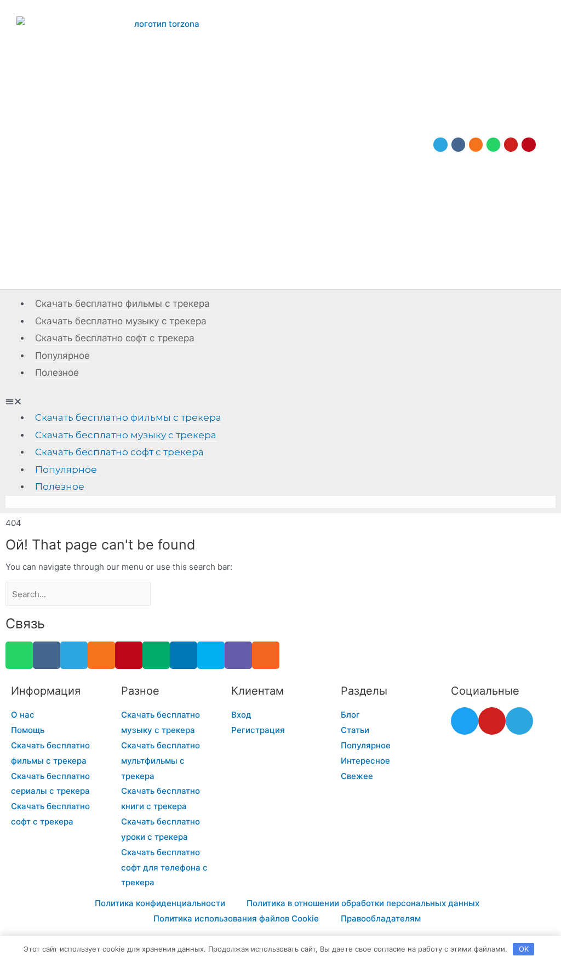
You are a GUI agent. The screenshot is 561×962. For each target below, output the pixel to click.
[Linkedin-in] (183, 655)
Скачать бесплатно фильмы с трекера (122, 303)
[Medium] (156, 655)
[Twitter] (464, 721)
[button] (280, 401)
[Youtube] (511, 144)
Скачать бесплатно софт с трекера (114, 338)
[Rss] (265, 655)
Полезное (57, 372)
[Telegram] (440, 144)
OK (524, 948)
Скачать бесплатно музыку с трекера (121, 321)
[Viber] (238, 655)
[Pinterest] (528, 144)
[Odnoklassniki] (476, 144)
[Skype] (211, 655)
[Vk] (458, 144)
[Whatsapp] (493, 144)
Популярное (62, 355)
